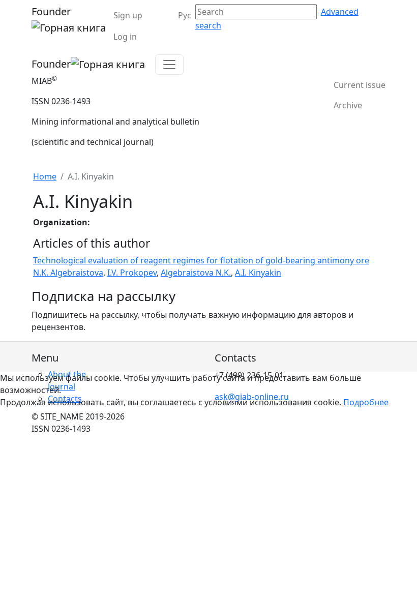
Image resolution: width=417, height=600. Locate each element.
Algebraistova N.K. (196, 272)
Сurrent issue (359, 85)
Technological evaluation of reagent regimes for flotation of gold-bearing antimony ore (201, 260)
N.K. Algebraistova (68, 272)
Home (44, 176)
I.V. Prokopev (132, 272)
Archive (348, 105)
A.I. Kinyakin (258, 272)
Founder (51, 11)
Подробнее (366, 402)
